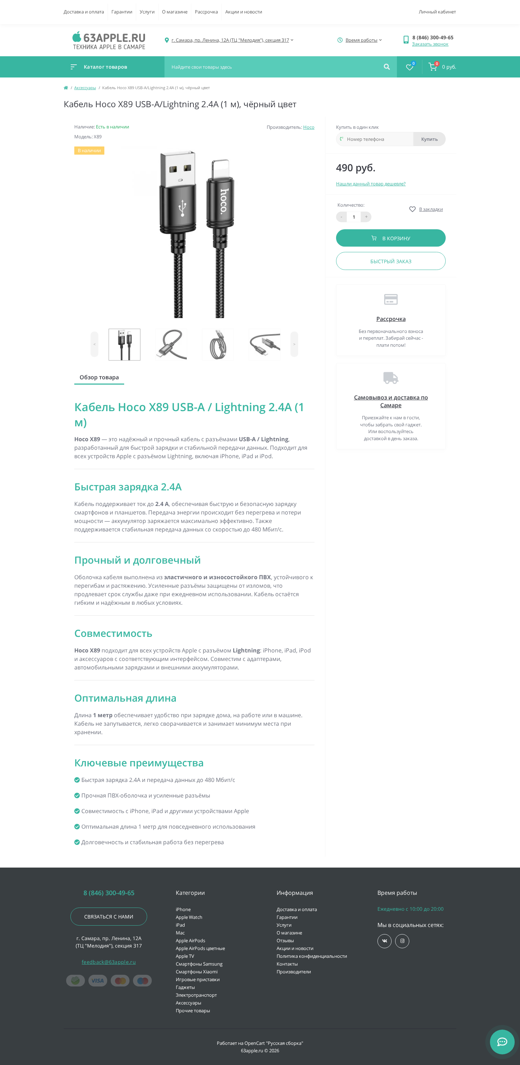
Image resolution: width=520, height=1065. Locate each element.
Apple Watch (189, 917)
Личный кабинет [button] (437, 11)
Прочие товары (193, 1010)
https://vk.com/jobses (384, 941)
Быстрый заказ (390, 261)
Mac (180, 932)
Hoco (308, 127)
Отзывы (285, 940)
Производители (294, 971)
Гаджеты (185, 987)
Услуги (147, 11)
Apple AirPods (190, 940)
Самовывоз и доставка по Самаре (391, 401)
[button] (434, 37)
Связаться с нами (108, 916)
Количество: (350, 205)
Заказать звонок (430, 44)
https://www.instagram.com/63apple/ (402, 941)
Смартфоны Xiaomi (197, 971)
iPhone (183, 909)
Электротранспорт (196, 995)
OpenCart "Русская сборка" (273, 1043)
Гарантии (121, 11)
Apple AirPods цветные (200, 948)
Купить (429, 139)
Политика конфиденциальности (312, 956)
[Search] (387, 66)
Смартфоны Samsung (199, 964)
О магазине (174, 11)
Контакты (287, 964)
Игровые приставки (198, 979)
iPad (180, 925)
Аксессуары (85, 87)
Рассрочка (206, 11)
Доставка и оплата (84, 11)
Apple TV (185, 956)
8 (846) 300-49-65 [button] (108, 893)
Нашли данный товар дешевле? (371, 183)
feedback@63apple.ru (109, 961)
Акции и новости (243, 11)
